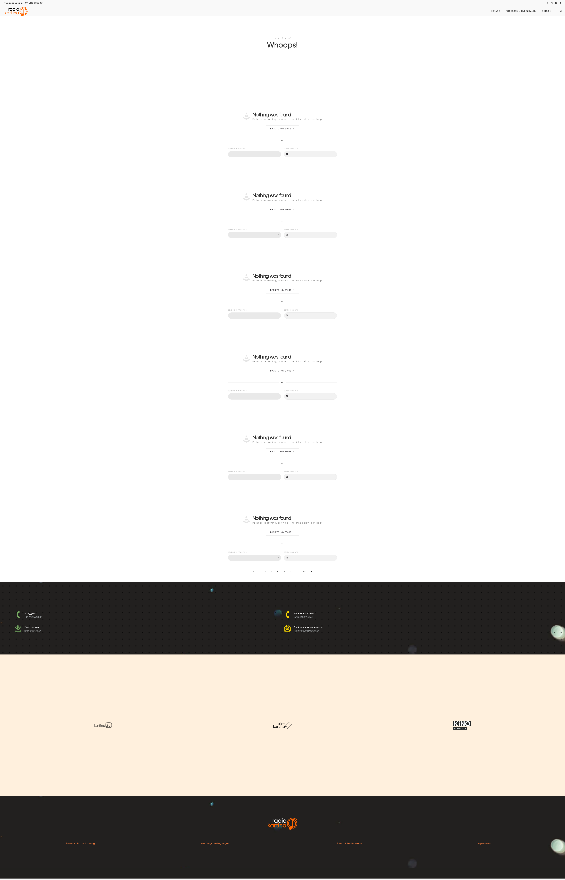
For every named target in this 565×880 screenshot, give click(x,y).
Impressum (484, 843)
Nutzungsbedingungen (215, 843)
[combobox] (254, 154)
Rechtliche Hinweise (350, 843)
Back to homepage (280, 129)
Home (277, 38)
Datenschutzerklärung (80, 843)
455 (304, 571)
